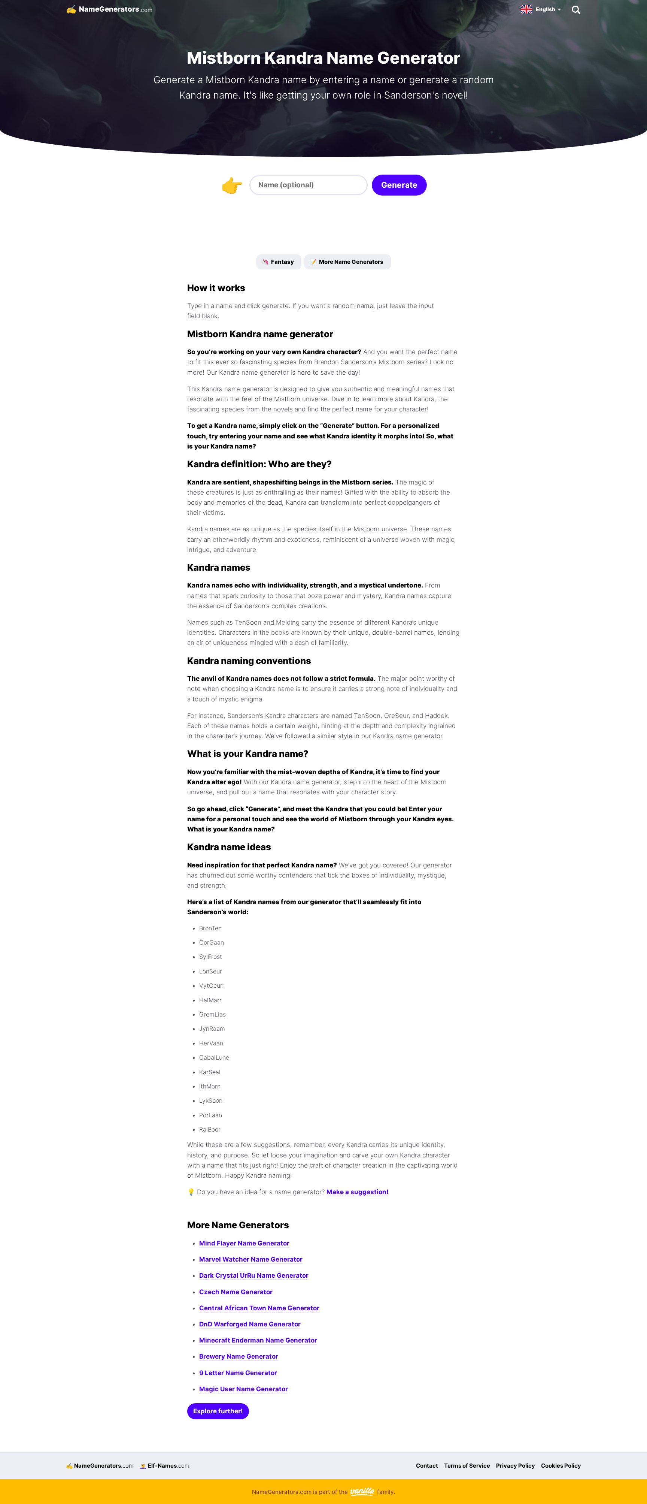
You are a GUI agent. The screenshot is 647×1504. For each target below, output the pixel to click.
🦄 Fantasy (278, 261)
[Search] (575, 9)
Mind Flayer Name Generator (244, 1243)
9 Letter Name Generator (238, 1373)
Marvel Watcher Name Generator (251, 1259)
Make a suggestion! (357, 1192)
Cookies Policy (561, 1465)
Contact (427, 1465)
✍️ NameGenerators (100, 1465)
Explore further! (218, 1411)
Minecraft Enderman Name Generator (258, 1340)
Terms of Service (467, 1465)
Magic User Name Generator (243, 1389)
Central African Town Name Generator (259, 1308)
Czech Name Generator (236, 1292)
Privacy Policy (515, 1465)
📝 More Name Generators (346, 261)
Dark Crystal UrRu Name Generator (254, 1275)
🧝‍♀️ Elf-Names (164, 1465)
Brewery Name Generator (238, 1356)
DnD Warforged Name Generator (250, 1324)
